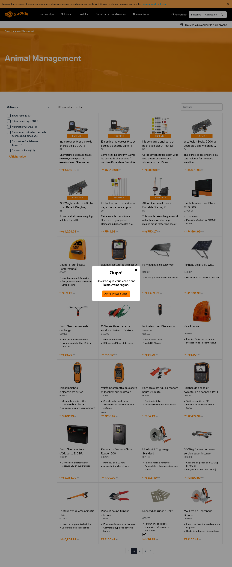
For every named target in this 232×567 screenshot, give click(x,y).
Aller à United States (116, 293)
